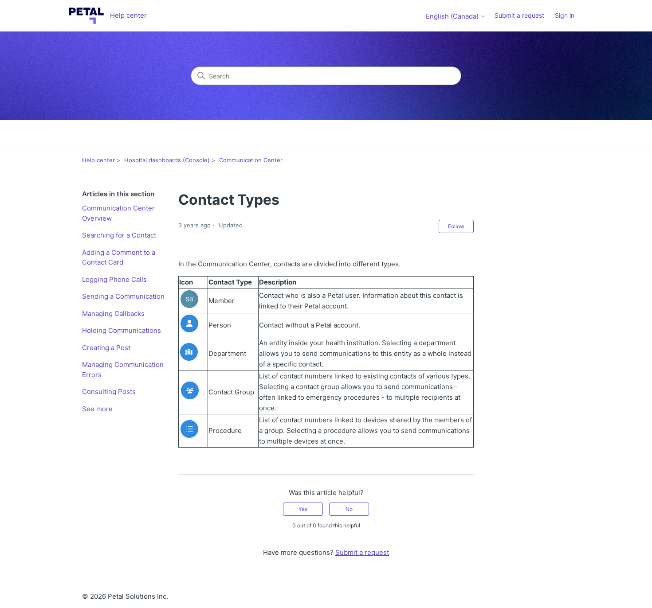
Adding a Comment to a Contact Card (118, 257)
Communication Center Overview (118, 213)
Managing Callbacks (113, 313)
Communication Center (251, 160)
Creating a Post (106, 347)
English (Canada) (453, 16)
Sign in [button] (564, 15)
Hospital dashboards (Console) (167, 160)
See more (97, 409)
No (349, 509)
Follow (456, 226)
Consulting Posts (109, 391)
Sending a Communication (123, 296)
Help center (98, 160)
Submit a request (519, 15)
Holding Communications (121, 330)
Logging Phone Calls (114, 279)
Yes (303, 509)
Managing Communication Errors (123, 369)
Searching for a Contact (119, 235)
